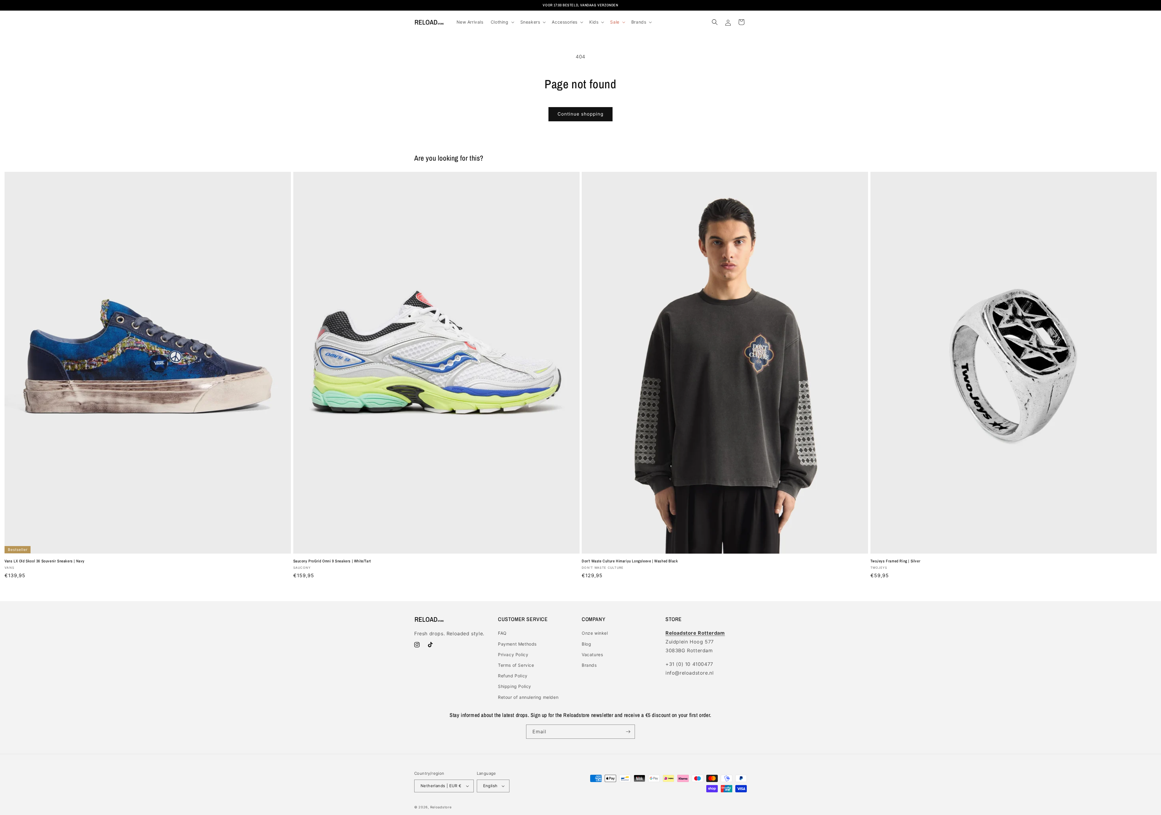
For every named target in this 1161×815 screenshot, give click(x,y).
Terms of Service (516, 665)
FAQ (502, 633)
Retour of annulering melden (528, 697)
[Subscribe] (628, 732)
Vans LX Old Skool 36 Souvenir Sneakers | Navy (45, 561)
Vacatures (592, 654)
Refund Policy (513, 675)
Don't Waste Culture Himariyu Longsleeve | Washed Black (630, 561)
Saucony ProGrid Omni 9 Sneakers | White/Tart (332, 561)
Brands (589, 665)
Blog (586, 643)
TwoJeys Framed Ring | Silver (895, 561)
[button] (502, 22)
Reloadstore (441, 807)
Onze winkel (595, 633)
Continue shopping (580, 114)
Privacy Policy (513, 654)
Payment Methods (517, 643)
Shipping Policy (514, 686)
